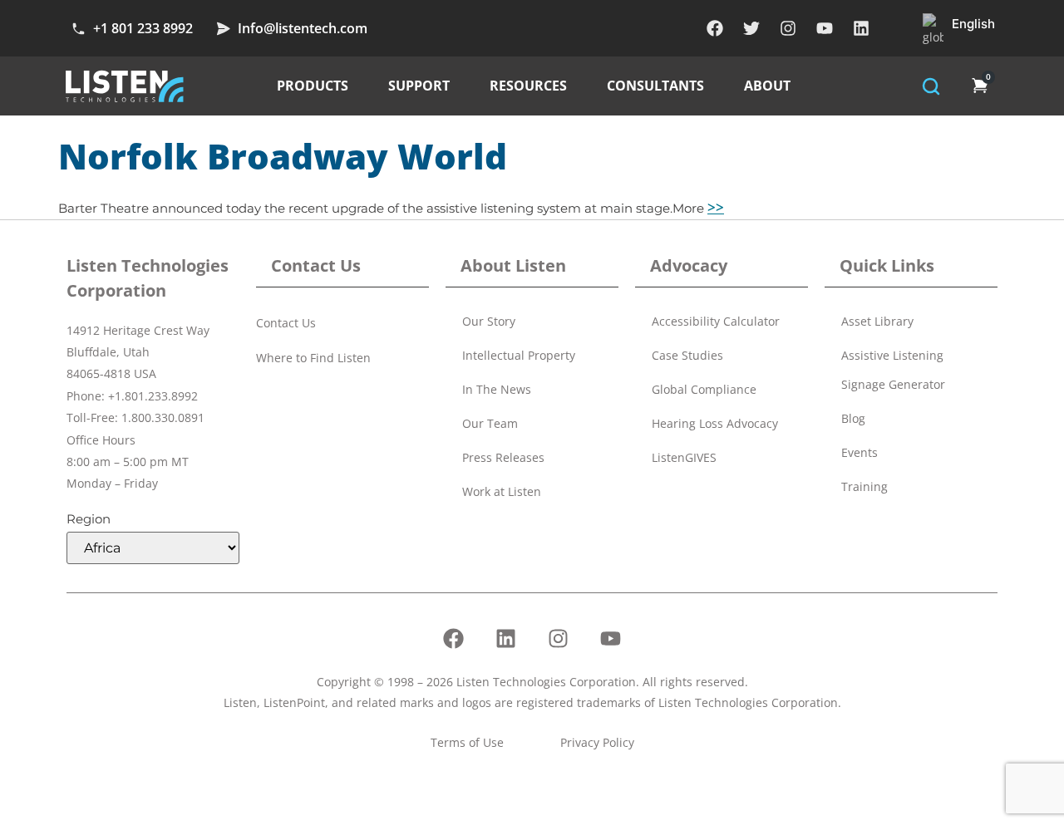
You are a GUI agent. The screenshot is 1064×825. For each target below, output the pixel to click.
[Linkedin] (861, 28)
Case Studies (687, 355)
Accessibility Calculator (716, 321)
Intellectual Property (518, 355)
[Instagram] (788, 28)
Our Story (488, 321)
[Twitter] (751, 28)
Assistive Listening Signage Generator (893, 369)
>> (715, 207)
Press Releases (503, 457)
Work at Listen (501, 491)
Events (859, 452)
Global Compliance (704, 389)
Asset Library (877, 321)
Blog (853, 418)
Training (864, 486)
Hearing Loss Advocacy (715, 423)
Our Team (490, 423)
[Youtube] (824, 28)
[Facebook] (715, 28)
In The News (496, 389)
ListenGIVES (684, 457)
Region (88, 519)
